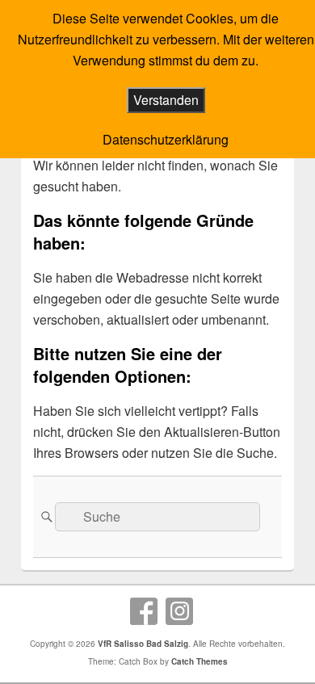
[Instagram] (179, 611)
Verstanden (166, 99)
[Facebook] (144, 611)
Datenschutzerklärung (166, 139)
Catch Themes (199, 661)
